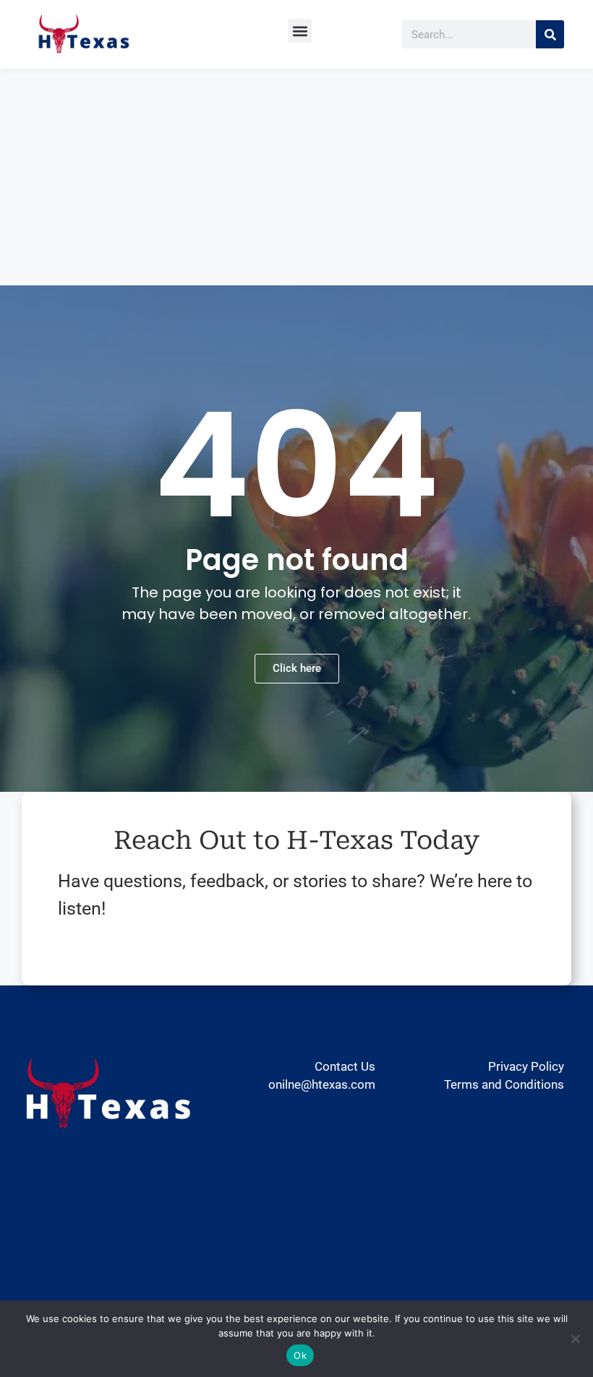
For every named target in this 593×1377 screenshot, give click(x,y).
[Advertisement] (296, 177)
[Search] (550, 34)
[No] (575, 1338)
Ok (300, 1355)
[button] (300, 31)
